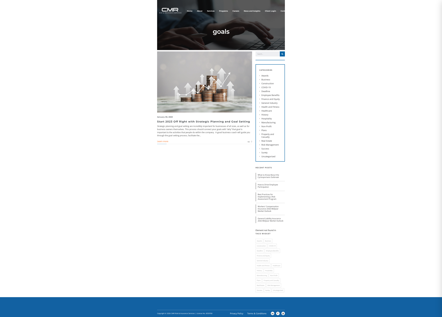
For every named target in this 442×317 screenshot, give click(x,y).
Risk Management (270, 144)
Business (265, 79)
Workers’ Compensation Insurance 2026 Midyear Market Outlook (268, 208)
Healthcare (266, 110)
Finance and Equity (270, 99)
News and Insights (252, 11)
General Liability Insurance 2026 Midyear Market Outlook (270, 219)
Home (189, 11)
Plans (264, 130)
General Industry (269, 103)
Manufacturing (268, 122)
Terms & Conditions (256, 313)
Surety (264, 152)
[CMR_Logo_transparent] (170, 10)
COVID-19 (266, 87)
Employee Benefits (270, 95)
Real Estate (266, 140)
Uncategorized (268, 156)
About (199, 11)
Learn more (162, 141)
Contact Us (286, 11)
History (264, 114)
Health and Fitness (270, 106)
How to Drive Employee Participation (268, 185)
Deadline (265, 91)
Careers (236, 11)
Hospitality (266, 118)
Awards (265, 75)
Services (211, 11)
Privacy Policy (236, 313)
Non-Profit (266, 126)
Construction (267, 83)
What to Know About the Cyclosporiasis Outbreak (268, 176)
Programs (223, 11)
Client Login (270, 11)
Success (265, 148)
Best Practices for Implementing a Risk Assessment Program (267, 196)
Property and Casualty (267, 135)
